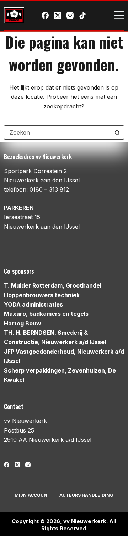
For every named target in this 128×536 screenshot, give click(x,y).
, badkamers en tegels (46, 313)
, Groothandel (52, 285)
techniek (42, 295)
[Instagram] (70, 15)
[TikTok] (82, 15)
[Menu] (119, 15)
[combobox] (57, 132)
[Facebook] (45, 15)
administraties (33, 304)
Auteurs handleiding (86, 495)
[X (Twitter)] (57, 15)
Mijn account (32, 495)
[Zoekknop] (117, 132)
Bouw (22, 323)
